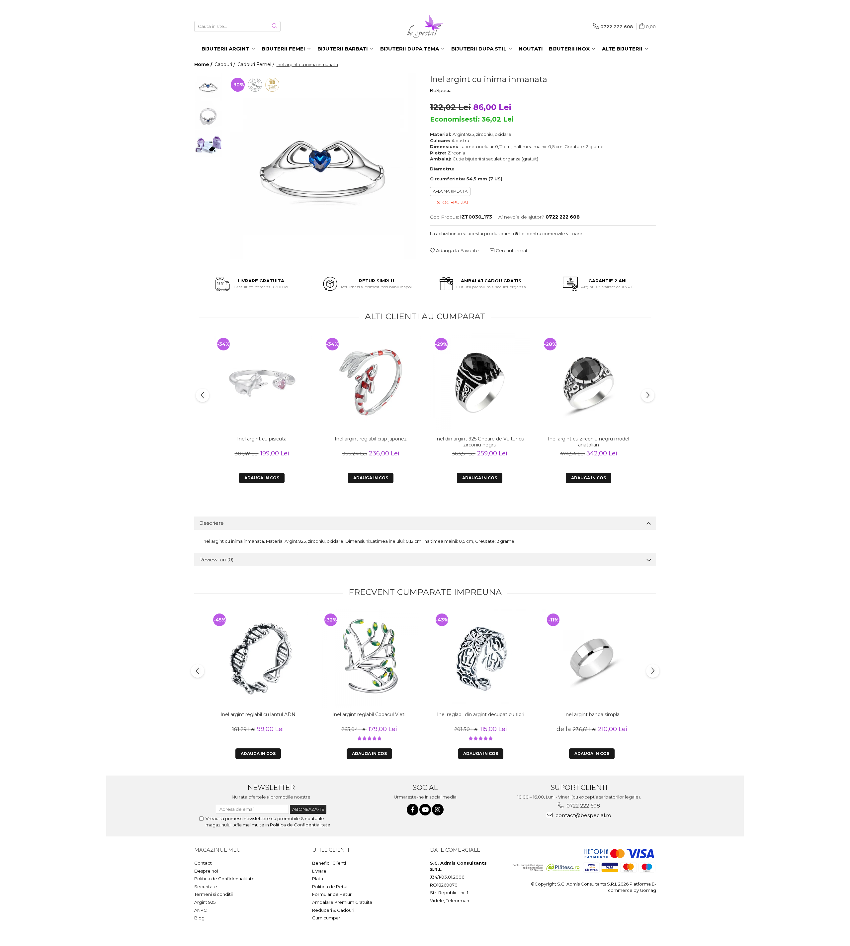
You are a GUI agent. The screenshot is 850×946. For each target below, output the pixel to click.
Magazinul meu (217, 850)
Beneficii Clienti (329, 863)
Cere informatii (512, 250)
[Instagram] (438, 809)
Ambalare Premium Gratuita (342, 902)
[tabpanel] (323, 166)
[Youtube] (425, 809)
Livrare (319, 871)
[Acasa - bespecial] (425, 26)
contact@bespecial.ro (582, 815)
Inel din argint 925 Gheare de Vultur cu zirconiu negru (479, 442)
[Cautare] (275, 26)
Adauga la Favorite (457, 250)
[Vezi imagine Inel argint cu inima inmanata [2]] (208, 143)
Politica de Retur (330, 886)
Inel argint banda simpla (592, 714)
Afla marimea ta (450, 191)
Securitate (205, 886)
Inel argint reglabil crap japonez (371, 439)
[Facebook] (412, 809)
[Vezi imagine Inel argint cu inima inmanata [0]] (208, 87)
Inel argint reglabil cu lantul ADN (258, 714)
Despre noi (206, 871)
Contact (203, 863)
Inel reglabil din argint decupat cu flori (480, 714)
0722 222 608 (582, 806)
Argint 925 (204, 902)
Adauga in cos (261, 477)
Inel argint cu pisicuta (262, 439)
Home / (203, 64)
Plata (317, 878)
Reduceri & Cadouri (333, 910)
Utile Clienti (330, 850)
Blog (199, 917)
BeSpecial (441, 90)
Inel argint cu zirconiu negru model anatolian (588, 442)
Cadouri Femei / (256, 64)
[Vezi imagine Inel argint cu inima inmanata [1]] (208, 115)
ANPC (200, 910)
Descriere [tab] (211, 523)
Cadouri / (225, 64)
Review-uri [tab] (216, 559)
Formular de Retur (332, 894)
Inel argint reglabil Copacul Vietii (369, 714)
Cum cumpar (326, 917)
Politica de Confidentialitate (300, 824)
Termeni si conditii (213, 894)
